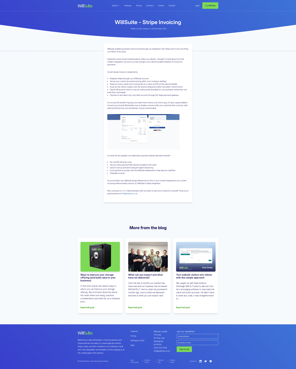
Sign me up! (184, 349)
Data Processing (134, 361)
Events (161, 5)
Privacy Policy (172, 361)
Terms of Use (161, 361)
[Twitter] (206, 361)
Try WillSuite (210, 5)
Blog (132, 345)
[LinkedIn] (200, 361)
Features (127, 5)
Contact (171, 5)
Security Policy (147, 361)
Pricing (139, 5)
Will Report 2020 (137, 340)
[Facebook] (211, 361)
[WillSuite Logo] (85, 5)
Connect (149, 5)
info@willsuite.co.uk (129, 193)
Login (197, 5)
